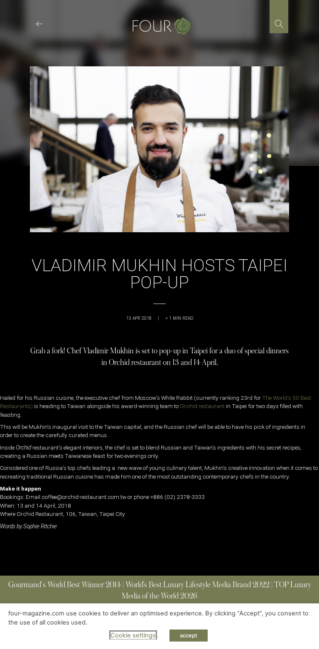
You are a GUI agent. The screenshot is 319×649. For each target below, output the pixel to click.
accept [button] (188, 635)
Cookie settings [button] (133, 635)
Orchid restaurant (203, 406)
